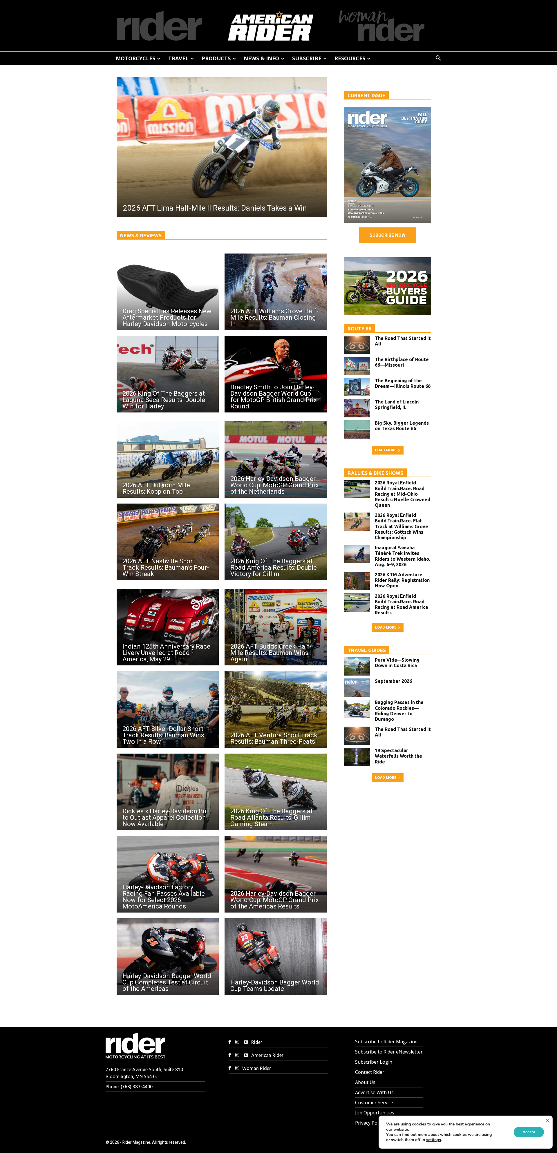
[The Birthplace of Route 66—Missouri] (357, 366)
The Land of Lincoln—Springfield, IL (399, 404)
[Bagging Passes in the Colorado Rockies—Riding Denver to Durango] (357, 709)
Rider (256, 1042)
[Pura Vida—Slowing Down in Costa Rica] (357, 666)
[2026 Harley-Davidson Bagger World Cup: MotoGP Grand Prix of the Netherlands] (276, 459)
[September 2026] (357, 687)
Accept (528, 1132)
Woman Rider (256, 1068)
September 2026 (393, 681)
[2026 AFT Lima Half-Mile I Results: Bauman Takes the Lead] (222, 147)
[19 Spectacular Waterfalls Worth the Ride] (357, 757)
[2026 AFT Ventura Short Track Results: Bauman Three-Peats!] (276, 709)
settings (433, 1140)
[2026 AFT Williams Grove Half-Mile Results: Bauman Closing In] (276, 292)
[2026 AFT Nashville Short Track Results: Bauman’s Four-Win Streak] (168, 542)
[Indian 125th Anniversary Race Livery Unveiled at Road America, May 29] (168, 627)
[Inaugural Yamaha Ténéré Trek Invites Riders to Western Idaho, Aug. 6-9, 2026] (357, 554)
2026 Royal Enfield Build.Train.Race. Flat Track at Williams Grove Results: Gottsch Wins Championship (401, 526)
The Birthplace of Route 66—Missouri (402, 362)
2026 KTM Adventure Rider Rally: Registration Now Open (402, 580)
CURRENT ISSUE (366, 95)
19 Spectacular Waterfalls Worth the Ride (398, 756)
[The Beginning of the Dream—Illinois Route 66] (357, 387)
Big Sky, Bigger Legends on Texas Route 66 (402, 425)
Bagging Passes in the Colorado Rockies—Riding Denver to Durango (399, 711)
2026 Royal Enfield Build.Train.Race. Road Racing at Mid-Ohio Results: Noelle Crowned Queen (402, 494)
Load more (385, 450)
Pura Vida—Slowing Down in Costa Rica (397, 662)
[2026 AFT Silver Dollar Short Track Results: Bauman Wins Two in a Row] (168, 709)
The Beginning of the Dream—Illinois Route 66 (403, 383)
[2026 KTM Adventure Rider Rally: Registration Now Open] (357, 581)
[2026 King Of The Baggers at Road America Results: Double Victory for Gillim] (276, 542)
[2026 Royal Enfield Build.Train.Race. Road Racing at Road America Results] (357, 602)
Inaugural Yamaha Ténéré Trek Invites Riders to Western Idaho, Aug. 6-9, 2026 (402, 556)
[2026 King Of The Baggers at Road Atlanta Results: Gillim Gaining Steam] (276, 792)
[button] (438, 58)
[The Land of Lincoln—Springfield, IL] (357, 408)
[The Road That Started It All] (357, 345)
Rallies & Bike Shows (375, 473)
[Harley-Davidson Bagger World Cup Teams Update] (276, 956)
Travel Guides (367, 650)
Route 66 (359, 328)
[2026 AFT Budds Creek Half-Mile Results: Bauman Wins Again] (276, 627)
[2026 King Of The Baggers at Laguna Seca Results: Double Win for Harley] (168, 374)
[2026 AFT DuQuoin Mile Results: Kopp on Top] (168, 459)
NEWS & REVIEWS (141, 235)
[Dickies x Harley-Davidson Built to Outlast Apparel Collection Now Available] (168, 792)
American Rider (267, 1055)
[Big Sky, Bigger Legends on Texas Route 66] (357, 429)
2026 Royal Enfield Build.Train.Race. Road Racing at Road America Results (401, 604)
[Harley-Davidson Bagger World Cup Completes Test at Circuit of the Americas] (168, 956)
